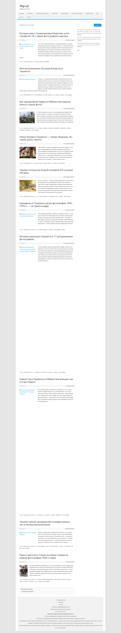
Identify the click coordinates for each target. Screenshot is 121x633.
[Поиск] (97, 25)
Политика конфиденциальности (61, 607)
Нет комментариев (69, 75)
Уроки (21, 17)
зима (47, 546)
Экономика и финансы (42, 13)
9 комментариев (69, 528)
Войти (78, 50)
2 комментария (70, 40)
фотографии (46, 61)
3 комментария (70, 210)
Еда (97, 13)
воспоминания (38, 94)
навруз (45, 128)
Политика (30, 13)
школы (63, 229)
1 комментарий (70, 386)
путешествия (38, 61)
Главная (21, 13)
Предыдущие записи (27, 591)
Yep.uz (24, 6)
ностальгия (56, 94)
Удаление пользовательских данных (61, 609)
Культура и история (77, 13)
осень (56, 196)
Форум (29, 17)
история (40, 128)
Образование (64, 13)
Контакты (60, 602)
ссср (36, 581)
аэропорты (38, 372)
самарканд (63, 128)
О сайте (61, 604)
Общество (55, 13)
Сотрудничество (60, 600)
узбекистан (28, 130)
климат (61, 546)
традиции (22, 130)
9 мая (39, 579)
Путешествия (89, 13)
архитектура (38, 163)
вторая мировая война (47, 579)
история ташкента (48, 94)
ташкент (62, 94)
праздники (56, 128)
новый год (40, 515)
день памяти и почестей (60, 579)
